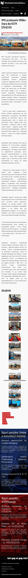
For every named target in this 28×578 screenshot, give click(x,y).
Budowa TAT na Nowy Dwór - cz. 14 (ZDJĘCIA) (14, 524)
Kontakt (3, 571)
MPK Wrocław (6, 413)
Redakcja (16, 13)
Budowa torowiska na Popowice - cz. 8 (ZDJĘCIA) (14, 509)
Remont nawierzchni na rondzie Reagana (14, 441)
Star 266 (5, 423)
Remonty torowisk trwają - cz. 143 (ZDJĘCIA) (14, 541)
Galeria (17, 10)
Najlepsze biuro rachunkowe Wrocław (11, 574)
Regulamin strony (6, 566)
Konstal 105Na (6, 415)
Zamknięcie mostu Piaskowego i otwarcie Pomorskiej (14, 459)
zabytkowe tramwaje (8, 417)
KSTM (4, 419)
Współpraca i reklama (7, 569)
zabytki (4, 421)
